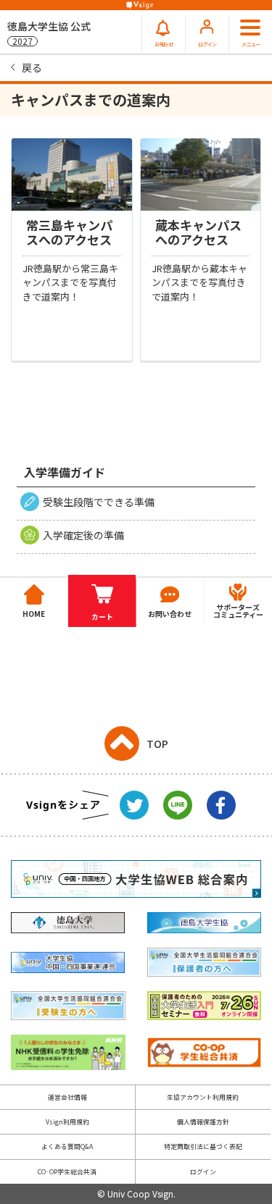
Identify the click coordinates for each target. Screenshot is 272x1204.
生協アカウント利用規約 (203, 1097)
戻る (32, 67)
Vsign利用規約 (67, 1122)
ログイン (203, 1171)
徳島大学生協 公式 (49, 33)
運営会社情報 (67, 1097)
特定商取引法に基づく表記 (203, 1146)
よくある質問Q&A (67, 1146)
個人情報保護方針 (203, 1122)
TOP (157, 743)
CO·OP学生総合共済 (67, 1171)
